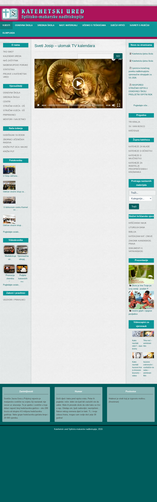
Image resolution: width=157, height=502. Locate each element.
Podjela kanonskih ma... (22, 278)
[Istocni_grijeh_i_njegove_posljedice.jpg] (141, 299)
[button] (78, 84)
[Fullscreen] (118, 105)
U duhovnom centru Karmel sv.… (16, 208)
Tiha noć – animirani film (147, 343)
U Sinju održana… (11, 176)
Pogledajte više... (141, 105)
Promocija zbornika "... (10, 278)
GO (118, 56)
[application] (78, 83)
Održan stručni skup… (13, 225)
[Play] (38, 105)
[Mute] (113, 105)
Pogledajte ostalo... (11, 232)
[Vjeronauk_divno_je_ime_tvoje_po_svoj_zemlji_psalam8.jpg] (141, 274)
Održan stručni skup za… (14, 192)
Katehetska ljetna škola (142, 54)
